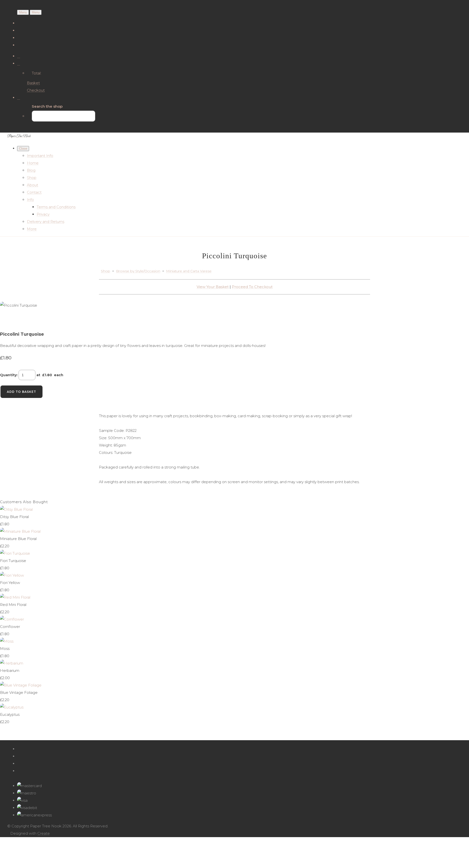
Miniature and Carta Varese (189, 271)
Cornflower (10, 626)
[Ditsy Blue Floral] (16, 509)
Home (33, 163)
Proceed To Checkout (252, 286)
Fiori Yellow (10, 582)
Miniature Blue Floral (18, 538)
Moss (5, 648)
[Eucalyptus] (11, 707)
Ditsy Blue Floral (14, 516)
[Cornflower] (12, 619)
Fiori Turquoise (13, 560)
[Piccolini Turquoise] (7, 320)
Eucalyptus (10, 714)
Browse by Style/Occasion (138, 271)
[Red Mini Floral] (15, 597)
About (32, 185)
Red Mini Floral (13, 604)
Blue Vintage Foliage (19, 692)
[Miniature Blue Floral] (20, 531)
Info (30, 199)
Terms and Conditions (56, 207)
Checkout (36, 90)
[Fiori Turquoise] (15, 553)
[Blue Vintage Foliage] (21, 685)
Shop (31, 177)
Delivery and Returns (45, 221)
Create (43, 833)
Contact (34, 192)
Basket (33, 83)
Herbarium (9, 670)
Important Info (40, 155)
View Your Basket (213, 286)
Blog (31, 170)
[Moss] (6, 641)
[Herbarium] (11, 663)
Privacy (43, 214)
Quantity (8, 375)
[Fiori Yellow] (12, 575)
